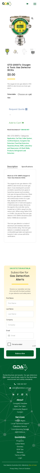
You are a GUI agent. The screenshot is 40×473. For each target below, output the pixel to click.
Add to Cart (15, 122)
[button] (32, 18)
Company (9, 320)
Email (8, 330)
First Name (10, 298)
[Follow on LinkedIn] (13, 394)
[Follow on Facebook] (18, 394)
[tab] (12, 166)
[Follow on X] (26, 394)
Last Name (9, 309)
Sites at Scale (33, 465)
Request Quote (17, 109)
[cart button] (27, 4)
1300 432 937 (25, 130)
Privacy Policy (14, 469)
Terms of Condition (24, 469)
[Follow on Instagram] (22, 394)
